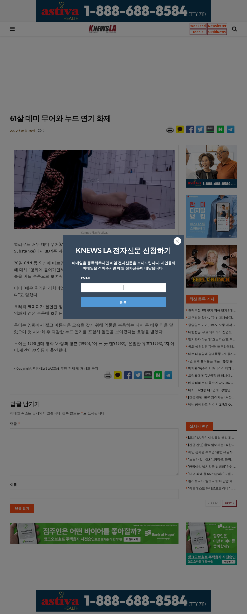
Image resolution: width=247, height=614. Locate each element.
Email (85, 278)
